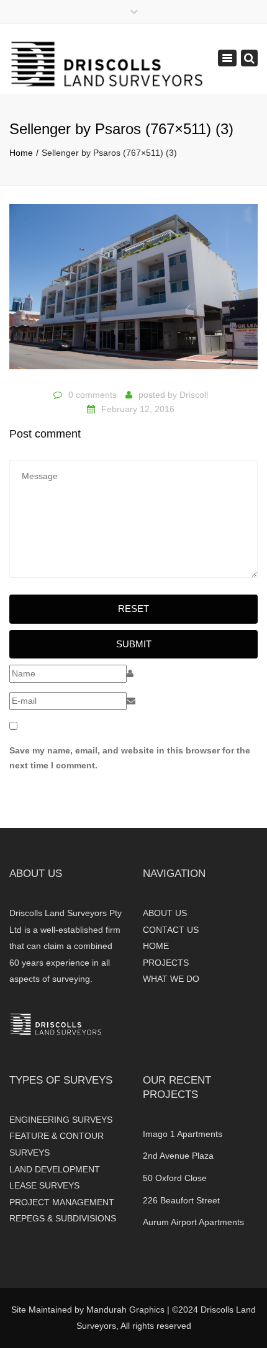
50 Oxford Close (175, 1178)
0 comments (92, 395)
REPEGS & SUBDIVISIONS (62, 1218)
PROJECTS (166, 963)
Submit (134, 644)
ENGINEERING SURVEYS (60, 1120)
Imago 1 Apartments (182, 1134)
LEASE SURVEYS (44, 1185)
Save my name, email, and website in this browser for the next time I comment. (129, 757)
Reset (133, 608)
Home (21, 153)
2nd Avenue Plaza (178, 1156)
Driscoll (193, 395)
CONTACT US (171, 930)
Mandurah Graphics (125, 1309)
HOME (156, 946)
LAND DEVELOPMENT (54, 1169)
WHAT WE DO (171, 979)
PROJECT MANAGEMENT (61, 1202)
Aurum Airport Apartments (193, 1222)
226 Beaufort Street (181, 1200)
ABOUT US (165, 913)
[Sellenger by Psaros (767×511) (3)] (133, 292)
